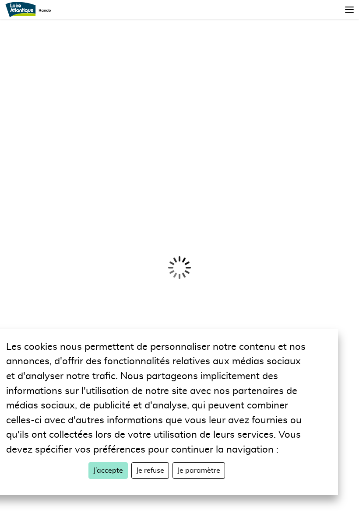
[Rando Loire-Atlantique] (30, 9)
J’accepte (108, 470)
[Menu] (349, 9)
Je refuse (150, 470)
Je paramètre (198, 470)
